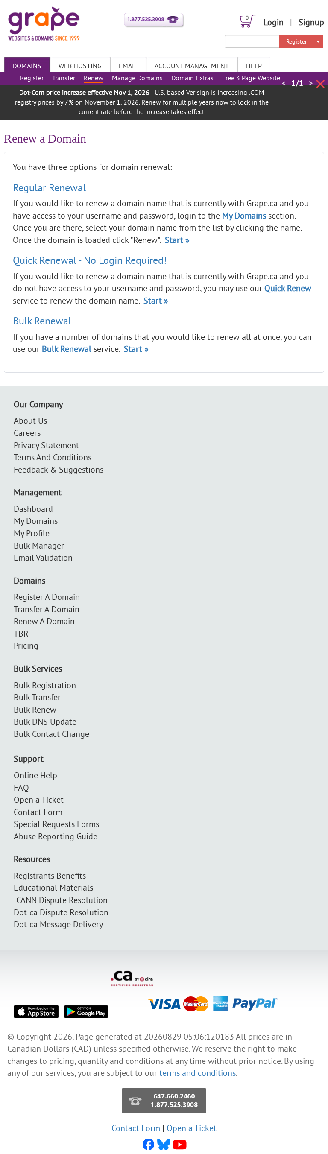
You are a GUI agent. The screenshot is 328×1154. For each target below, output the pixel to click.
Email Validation (43, 557)
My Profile (32, 533)
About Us (30, 420)
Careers (27, 432)
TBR (21, 633)
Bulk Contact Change (51, 733)
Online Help (35, 775)
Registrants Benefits (50, 875)
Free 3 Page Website (251, 77)
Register (296, 41)
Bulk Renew (35, 709)
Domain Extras (192, 77)
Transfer (63, 77)
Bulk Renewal (42, 320)
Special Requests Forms (56, 823)
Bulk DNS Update (45, 721)
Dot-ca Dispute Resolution (61, 912)
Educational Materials (53, 887)
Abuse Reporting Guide (55, 836)
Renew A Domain (44, 621)
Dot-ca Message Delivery (58, 924)
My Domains (36, 520)
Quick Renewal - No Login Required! (90, 260)
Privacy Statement (46, 445)
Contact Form (38, 811)
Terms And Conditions (52, 457)
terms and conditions (197, 1072)
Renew (93, 77)
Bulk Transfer (37, 697)
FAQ (21, 787)
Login (274, 22)
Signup (311, 22)
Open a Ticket (39, 799)
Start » (177, 239)
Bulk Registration (45, 685)
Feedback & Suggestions (58, 469)
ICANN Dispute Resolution (61, 899)
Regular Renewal (49, 187)
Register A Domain (47, 596)
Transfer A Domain (46, 609)
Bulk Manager (39, 545)
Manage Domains (137, 77)
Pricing (26, 645)
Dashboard (33, 508)
